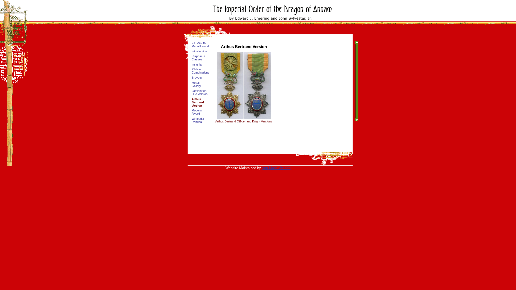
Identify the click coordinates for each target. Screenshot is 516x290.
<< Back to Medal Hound (200, 44)
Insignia (197, 64)
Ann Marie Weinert (276, 168)
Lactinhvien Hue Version (199, 92)
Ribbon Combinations (200, 71)
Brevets (197, 77)
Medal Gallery (196, 84)
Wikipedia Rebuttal (198, 120)
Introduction (199, 51)
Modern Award (197, 112)
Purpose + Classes (198, 58)
